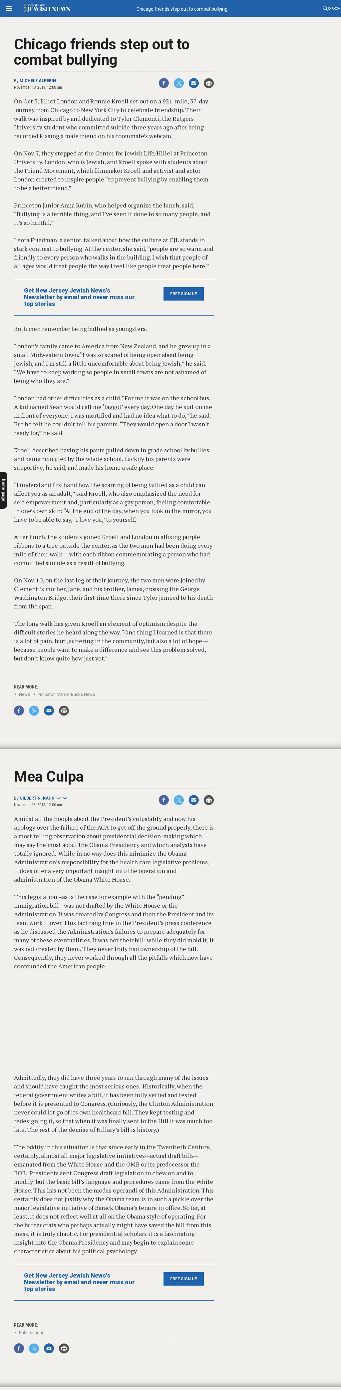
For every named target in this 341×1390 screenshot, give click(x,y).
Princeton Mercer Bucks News (66, 694)
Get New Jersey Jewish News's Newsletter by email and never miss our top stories (79, 297)
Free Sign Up (183, 294)
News (24, 694)
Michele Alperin (38, 80)
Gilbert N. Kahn (37, 798)
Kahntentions (31, 1332)
